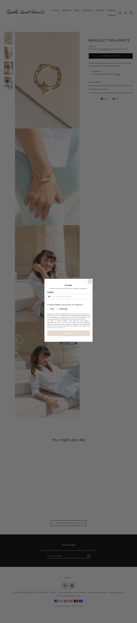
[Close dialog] (90, 281)
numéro (50, 292)
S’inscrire (68, 333)
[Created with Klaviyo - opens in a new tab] (68, 343)
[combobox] (51, 296)
